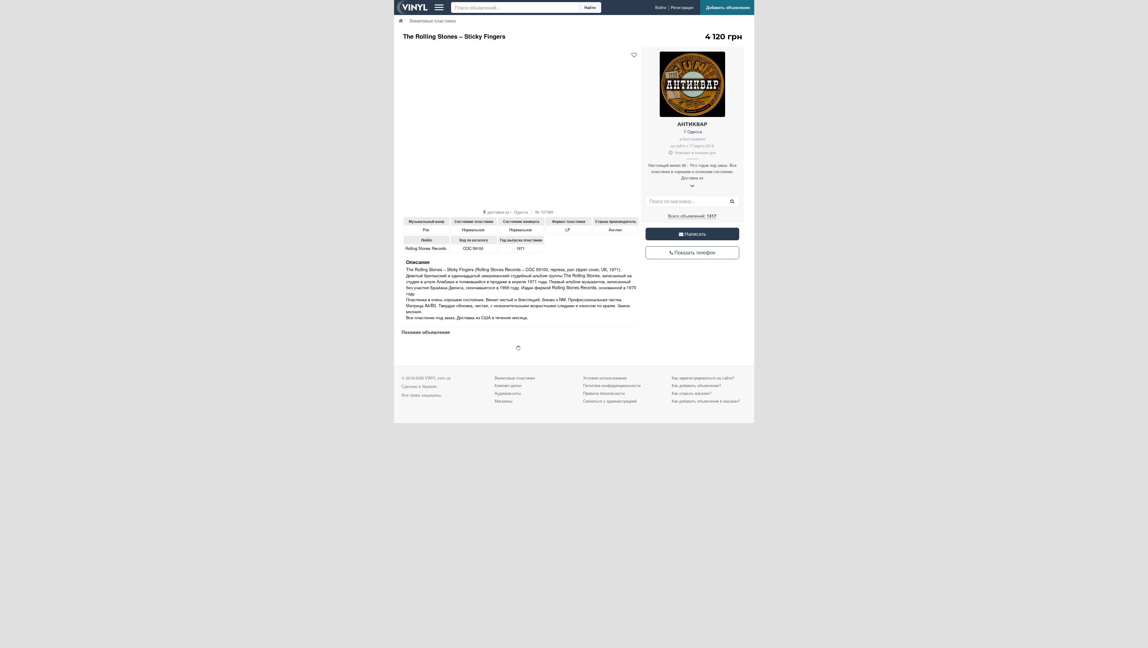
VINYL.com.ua (437, 378)
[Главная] (401, 20)
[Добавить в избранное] (634, 55)
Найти (590, 7)
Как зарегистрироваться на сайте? (703, 378)
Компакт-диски (508, 385)
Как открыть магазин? (691, 393)
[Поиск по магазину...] (732, 201)
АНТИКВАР (692, 123)
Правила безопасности (604, 393)
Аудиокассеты (508, 393)
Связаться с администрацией (610, 401)
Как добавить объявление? (696, 385)
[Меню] (439, 7)
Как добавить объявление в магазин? (706, 401)
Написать (694, 233)
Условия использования (605, 378)
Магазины (503, 401)
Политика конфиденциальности (611, 385)
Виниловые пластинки (515, 378)
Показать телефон (694, 252)
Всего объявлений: (692, 216)
